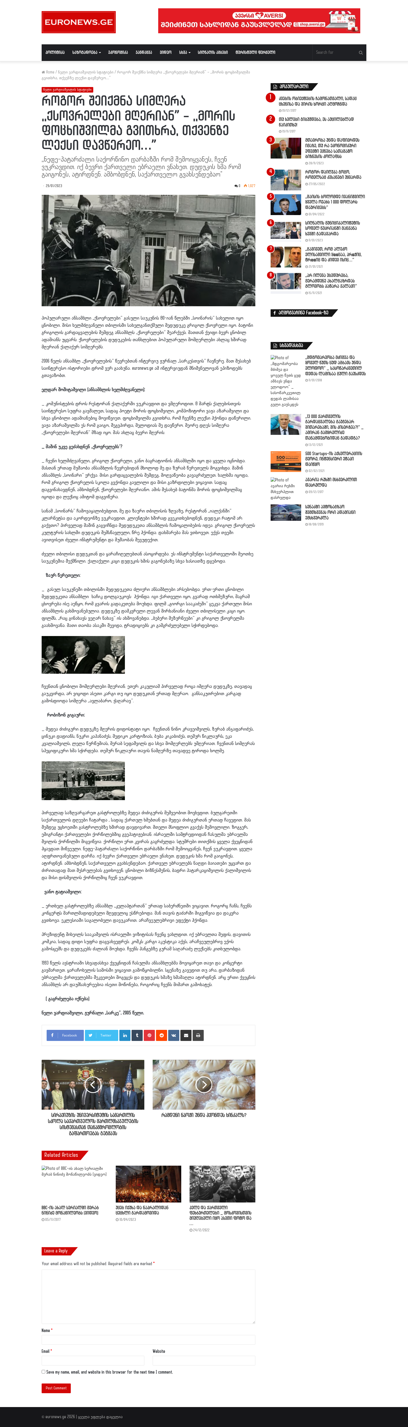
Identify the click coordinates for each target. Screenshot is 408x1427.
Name (47, 1331)
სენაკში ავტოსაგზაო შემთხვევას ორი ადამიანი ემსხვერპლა (330, 512)
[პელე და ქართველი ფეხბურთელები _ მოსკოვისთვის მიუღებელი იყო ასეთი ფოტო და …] (222, 1184)
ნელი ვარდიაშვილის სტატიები (86, 72)
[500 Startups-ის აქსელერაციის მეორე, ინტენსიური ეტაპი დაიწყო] (286, 461)
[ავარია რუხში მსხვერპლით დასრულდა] (286, 489)
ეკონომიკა (118, 52)
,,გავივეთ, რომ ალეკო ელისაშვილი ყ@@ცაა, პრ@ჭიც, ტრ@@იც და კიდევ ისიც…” (333, 254)
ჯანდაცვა (144, 52)
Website (159, 1351)
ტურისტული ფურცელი (255, 52)
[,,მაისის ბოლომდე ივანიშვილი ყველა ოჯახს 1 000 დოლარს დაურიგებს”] (286, 204)
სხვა (183, 52)
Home (49, 72)
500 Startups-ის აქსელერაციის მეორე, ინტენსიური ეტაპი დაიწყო (333, 459)
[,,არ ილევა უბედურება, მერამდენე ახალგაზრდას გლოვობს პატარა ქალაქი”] (286, 283)
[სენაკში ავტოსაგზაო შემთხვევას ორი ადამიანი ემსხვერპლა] (286, 512)
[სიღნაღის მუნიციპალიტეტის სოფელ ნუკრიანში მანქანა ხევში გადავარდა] (286, 231)
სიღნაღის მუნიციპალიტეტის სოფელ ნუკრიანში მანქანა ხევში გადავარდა (332, 228)
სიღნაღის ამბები (213, 52)
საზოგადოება (84, 52)
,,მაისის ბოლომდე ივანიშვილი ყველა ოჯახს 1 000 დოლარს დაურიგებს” (335, 202)
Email (47, 1351)
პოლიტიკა (55, 52)
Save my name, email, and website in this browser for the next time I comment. (109, 1372)
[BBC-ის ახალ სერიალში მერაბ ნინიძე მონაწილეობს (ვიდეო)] (74, 1184)
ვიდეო (166, 52)
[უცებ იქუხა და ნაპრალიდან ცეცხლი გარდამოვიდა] (149, 1184)
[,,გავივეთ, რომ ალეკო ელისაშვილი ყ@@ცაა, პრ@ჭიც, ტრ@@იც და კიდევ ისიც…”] (286, 257)
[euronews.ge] (79, 22)
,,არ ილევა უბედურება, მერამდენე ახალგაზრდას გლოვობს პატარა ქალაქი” (331, 281)
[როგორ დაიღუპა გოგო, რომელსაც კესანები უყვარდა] (286, 180)
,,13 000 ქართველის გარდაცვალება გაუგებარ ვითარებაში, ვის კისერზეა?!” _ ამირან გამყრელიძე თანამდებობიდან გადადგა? (334, 427)
